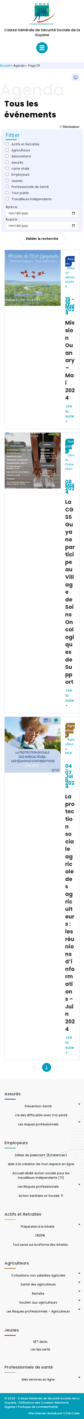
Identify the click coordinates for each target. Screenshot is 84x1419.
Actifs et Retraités (25, 144)
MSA (68, 753)
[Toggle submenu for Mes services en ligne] (79, 1377)
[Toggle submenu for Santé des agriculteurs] (79, 1282)
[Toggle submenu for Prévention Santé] (79, 1104)
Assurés (70, 261)
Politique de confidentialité (38, 1407)
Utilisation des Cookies (36, 1402)
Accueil (5, 65)
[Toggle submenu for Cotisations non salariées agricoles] (79, 1273)
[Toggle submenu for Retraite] (79, 1291)
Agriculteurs (70, 730)
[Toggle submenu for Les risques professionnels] (79, 1122)
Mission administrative (70, 277)
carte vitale (20, 168)
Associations (21, 156)
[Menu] (41, 47)
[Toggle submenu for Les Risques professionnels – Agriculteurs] (79, 1309)
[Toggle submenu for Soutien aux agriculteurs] (79, 1300)
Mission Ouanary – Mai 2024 (70, 360)
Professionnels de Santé (30, 187)
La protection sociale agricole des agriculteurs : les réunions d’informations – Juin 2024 (70, 913)
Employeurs (20, 174)
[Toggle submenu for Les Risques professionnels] (79, 1184)
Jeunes (17, 181)
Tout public (69, 446)
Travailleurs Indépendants (31, 199)
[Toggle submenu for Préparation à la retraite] (79, 1224)
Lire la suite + (69, 414)
